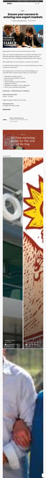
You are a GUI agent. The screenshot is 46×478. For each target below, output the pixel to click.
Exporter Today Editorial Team (19, 20)
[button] (38, 3)
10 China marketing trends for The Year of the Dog (23, 140)
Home (4, 51)
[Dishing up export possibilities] (13, 253)
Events (22, 10)
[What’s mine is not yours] (33, 253)
